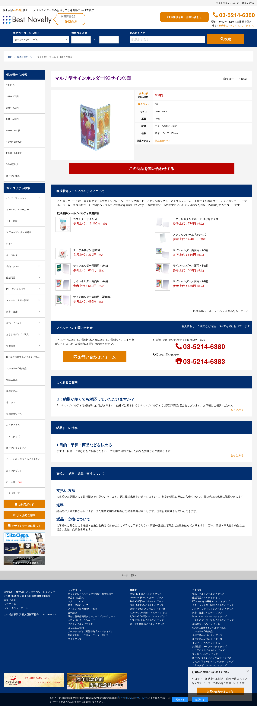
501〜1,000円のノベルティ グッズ (147, 608)
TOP (10, 56)
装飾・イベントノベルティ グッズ (209, 616)
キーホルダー (13, 255)
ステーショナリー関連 (17, 300)
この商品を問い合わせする (151, 168)
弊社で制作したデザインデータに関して (88, 635)
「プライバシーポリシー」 (134, 698)
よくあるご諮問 (26, 515)
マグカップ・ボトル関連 (18, 232)
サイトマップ (74, 639)
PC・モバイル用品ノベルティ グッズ (211, 601)
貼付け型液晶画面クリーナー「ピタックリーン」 (93, 616)
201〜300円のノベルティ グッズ (146, 601)
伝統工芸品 (11, 379)
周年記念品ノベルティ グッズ (207, 639)
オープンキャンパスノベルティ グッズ (211, 657)
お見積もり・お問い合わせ (186, 17)
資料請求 (72, 612)
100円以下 (11, 85)
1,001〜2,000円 (14, 141)
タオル (9, 243)
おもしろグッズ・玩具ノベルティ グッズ (212, 620)
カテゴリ (196, 590)
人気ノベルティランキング (81, 620)
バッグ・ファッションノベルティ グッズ (212, 608)
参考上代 (143, 93)
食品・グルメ (13, 266)
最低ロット (143, 104)
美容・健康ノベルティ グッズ (207, 612)
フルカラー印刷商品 (16, 368)
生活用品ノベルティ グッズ (206, 597)
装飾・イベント (14, 323)
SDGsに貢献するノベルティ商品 (23, 357)
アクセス (11, 604)
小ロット (10, 402)
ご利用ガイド (26, 504)
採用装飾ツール (14, 413)
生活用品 (10, 277)
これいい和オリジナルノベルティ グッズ (212, 661)
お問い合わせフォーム (97, 356)
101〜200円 (12, 96)
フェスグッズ (13, 436)
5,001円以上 (12, 164)
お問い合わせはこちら (220, 691)
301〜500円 (12, 119)
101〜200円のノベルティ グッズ (146, 597)
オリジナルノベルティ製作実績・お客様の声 (90, 593)
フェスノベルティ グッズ (205, 654)
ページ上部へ (128, 575)
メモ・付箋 (11, 221)
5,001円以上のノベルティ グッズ (146, 620)
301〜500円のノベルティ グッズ (146, 605)
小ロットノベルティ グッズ (206, 642)
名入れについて (76, 601)
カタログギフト (14, 470)
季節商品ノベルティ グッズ (206, 623)
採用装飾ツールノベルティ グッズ (209, 646)
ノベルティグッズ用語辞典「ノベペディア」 (90, 631)
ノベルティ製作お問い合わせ (82, 608)
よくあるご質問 (76, 627)
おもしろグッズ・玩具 (17, 334)
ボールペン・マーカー (17, 209)
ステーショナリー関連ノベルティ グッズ (212, 605)
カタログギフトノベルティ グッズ (209, 665)
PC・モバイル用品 (15, 289)
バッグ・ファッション (17, 198)
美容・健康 (11, 311)
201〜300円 (12, 107)
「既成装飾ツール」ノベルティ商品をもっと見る (220, 311)
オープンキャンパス (16, 447)
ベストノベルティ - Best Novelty (27, 20)
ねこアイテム (13, 425)
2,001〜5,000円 (14, 153)
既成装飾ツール (24, 56)
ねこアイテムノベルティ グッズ (208, 650)
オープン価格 (13, 175)
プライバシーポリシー (18, 607)
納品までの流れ (76, 597)
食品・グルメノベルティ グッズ (208, 593)
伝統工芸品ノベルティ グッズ (207, 635)
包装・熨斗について (78, 605)
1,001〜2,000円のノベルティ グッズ (148, 612)
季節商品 (10, 345)
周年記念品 (11, 391)
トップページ (74, 590)
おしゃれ (14, 481)
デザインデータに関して (26, 525)
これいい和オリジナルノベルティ (23, 459)
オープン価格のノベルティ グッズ (147, 623)
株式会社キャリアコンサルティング (237, 25)
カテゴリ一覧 (13, 493)
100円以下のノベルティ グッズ (146, 593)
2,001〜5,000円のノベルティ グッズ (148, 616)
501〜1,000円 (13, 130)
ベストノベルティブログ (80, 623)
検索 (227, 39)
